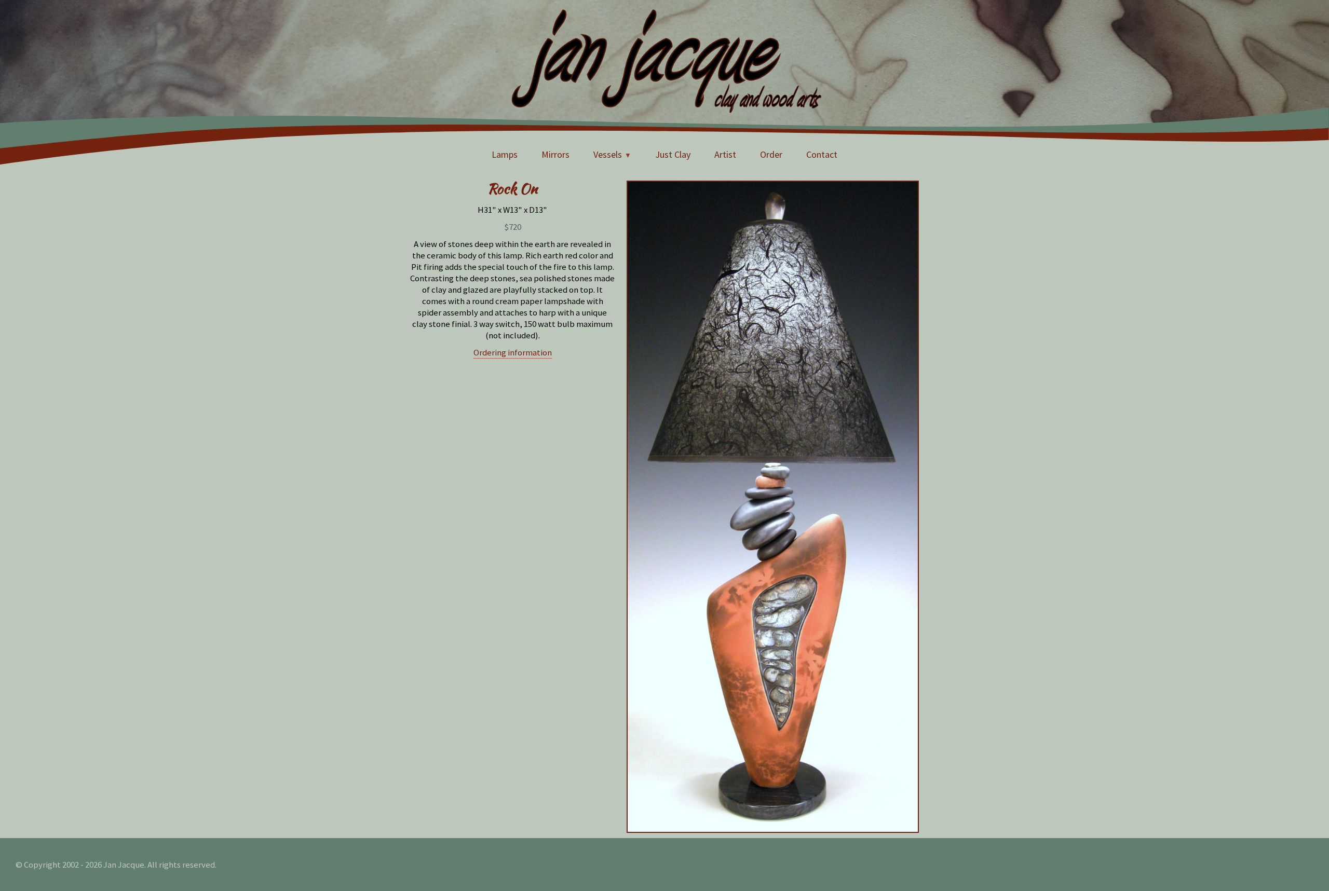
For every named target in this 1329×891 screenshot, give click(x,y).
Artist (725, 154)
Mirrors (555, 154)
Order (771, 154)
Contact (821, 154)
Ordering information (512, 352)
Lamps (505, 154)
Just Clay (672, 154)
